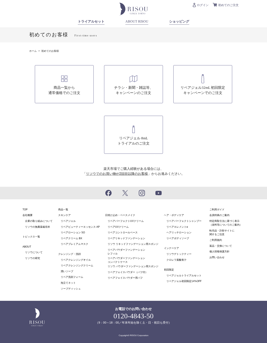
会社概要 (28, 215)
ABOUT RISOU (136, 21)
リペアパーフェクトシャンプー (184, 221)
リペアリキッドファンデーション (126, 238)
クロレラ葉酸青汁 (176, 259)
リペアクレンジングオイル (76, 259)
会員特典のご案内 (219, 215)
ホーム (33, 51)
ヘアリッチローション (178, 232)
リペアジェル (68, 221)
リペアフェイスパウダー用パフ (125, 277)
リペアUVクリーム (118, 226)
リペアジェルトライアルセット (184, 275)
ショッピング (179, 21)
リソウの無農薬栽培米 (37, 226)
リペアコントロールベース (123, 232)
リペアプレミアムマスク (74, 244)
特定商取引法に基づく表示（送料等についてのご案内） (225, 223)
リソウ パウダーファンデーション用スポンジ (133, 266)
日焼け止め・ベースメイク (120, 215)
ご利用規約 (215, 240)
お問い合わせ (216, 257)
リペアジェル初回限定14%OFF (184, 281)
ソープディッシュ (71, 288)
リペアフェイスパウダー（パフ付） (128, 272)
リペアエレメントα (177, 226)
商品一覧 (63, 209)
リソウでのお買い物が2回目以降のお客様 (117, 173)
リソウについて (34, 252)
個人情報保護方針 (219, 251)
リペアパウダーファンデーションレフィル (126, 251)
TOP (25, 209)
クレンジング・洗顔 (69, 254)
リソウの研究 (32, 258)
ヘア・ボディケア (174, 215)
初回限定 (169, 269)
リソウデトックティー (178, 254)
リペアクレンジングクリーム (77, 265)
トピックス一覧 (31, 236)
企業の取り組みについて (39, 221)
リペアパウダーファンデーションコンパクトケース (126, 260)
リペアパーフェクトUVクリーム (126, 221)
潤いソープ (67, 271)
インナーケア (171, 248)
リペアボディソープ (177, 238)
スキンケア (64, 215)
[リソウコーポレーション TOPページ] (133, 8)
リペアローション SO (73, 232)
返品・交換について (220, 245)
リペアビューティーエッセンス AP (80, 226)
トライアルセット (91, 21)
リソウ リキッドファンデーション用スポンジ (133, 244)
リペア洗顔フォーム (72, 277)
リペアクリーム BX (71, 238)
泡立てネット (68, 282)
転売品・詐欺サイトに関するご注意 (221, 232)
